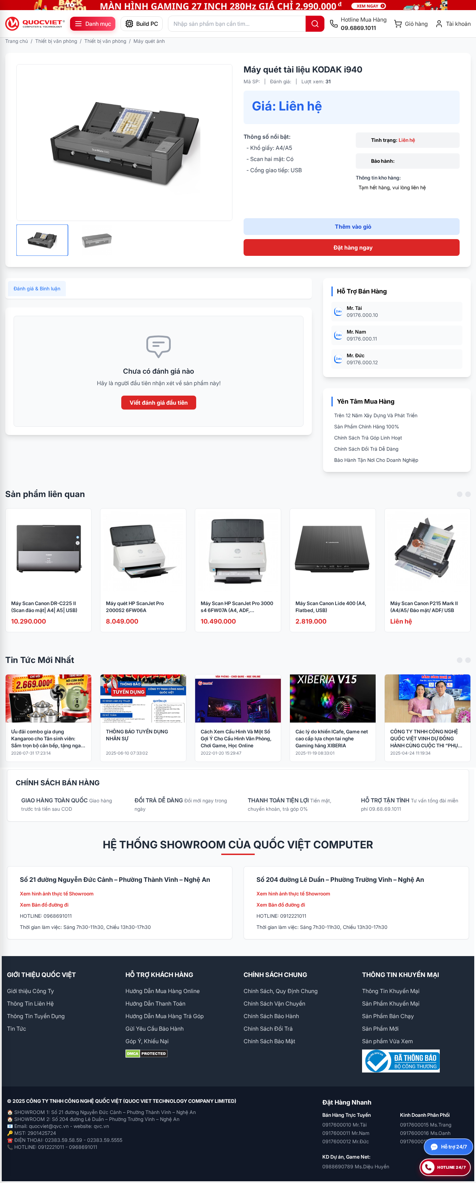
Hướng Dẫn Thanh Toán (155, 1003)
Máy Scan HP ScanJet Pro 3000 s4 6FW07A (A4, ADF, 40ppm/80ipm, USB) (237, 607)
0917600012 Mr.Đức (345, 1141)
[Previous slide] (459, 494)
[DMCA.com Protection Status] (179, 1054)
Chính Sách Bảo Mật (269, 1041)
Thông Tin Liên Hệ (30, 1003)
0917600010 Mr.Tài (344, 1125)
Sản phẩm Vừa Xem (387, 1041)
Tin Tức (16, 1028)
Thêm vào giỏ (353, 226)
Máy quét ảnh (149, 41)
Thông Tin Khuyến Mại (391, 990)
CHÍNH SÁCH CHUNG (275, 974)
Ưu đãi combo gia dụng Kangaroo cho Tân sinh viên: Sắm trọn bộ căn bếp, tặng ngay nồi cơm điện (47, 738)
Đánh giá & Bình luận (37, 288)
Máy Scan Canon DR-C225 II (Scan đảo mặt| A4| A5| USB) (44, 606)
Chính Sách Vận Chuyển (274, 1003)
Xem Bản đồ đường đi (44, 905)
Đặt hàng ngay (353, 247)
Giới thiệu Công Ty (30, 990)
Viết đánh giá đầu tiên (159, 402)
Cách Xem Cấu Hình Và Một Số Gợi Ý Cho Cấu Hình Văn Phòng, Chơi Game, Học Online (236, 738)
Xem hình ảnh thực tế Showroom (57, 893)
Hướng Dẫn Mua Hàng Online (162, 990)
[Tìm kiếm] (315, 24)
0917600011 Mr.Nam (345, 1133)
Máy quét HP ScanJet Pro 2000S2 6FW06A (135, 606)
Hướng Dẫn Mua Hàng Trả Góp (164, 1016)
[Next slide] (468, 494)
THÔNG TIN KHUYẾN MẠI (400, 974)
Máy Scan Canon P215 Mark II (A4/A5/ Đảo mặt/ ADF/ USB (424, 606)
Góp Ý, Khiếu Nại (147, 1041)
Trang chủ (16, 41)
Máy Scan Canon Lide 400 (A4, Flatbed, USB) (330, 606)
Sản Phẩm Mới (380, 1028)
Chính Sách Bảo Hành (271, 1016)
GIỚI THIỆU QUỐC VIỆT (41, 974)
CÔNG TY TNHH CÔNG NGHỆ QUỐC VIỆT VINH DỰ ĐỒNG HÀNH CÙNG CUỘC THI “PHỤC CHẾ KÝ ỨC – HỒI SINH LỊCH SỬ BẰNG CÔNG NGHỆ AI (426, 738)
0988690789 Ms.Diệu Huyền (355, 1166)
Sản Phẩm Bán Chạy (388, 1016)
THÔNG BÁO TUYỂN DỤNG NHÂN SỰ (137, 734)
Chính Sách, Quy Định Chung (281, 990)
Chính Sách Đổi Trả (268, 1028)
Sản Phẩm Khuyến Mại (391, 1003)
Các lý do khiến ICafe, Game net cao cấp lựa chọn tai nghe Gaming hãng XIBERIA (331, 738)
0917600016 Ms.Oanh (425, 1133)
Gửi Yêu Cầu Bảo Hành (154, 1028)
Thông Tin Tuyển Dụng (36, 1016)
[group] (238, 5)
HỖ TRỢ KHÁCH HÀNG (159, 974)
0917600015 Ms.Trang (425, 1125)
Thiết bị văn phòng (56, 41)
